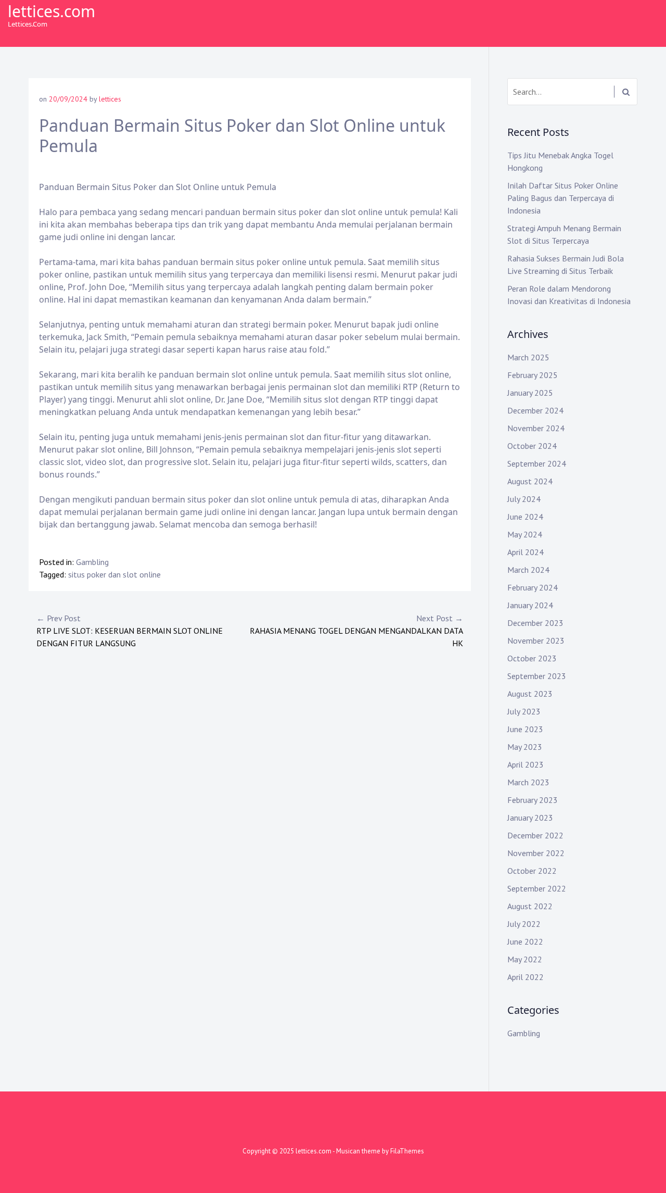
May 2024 (524, 534)
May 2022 (524, 959)
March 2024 (528, 569)
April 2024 (525, 552)
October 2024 (532, 446)
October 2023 (532, 658)
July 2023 (524, 711)
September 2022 (536, 888)
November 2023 (536, 640)
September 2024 (536, 463)
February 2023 (532, 800)
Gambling (92, 562)
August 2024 (530, 481)
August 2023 (530, 693)
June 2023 (525, 729)
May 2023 (524, 747)
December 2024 (535, 410)
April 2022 (525, 977)
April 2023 (525, 764)
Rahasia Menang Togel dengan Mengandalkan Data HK (356, 630)
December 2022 (535, 835)
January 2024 (530, 605)
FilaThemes (407, 1151)
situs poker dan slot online (114, 574)
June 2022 (525, 941)
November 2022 (536, 853)
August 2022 (530, 906)
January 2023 (530, 817)
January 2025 (530, 392)
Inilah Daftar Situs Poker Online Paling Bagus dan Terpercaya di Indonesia (562, 198)
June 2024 (525, 516)
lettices (110, 99)
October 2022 (532, 870)
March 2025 (528, 357)
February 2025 (532, 375)
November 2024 (536, 428)
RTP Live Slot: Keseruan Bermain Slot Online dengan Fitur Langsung (129, 630)
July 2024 (524, 499)
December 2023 (535, 623)
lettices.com (51, 11)
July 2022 (524, 924)
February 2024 (532, 587)
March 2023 (528, 782)
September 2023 (536, 676)
